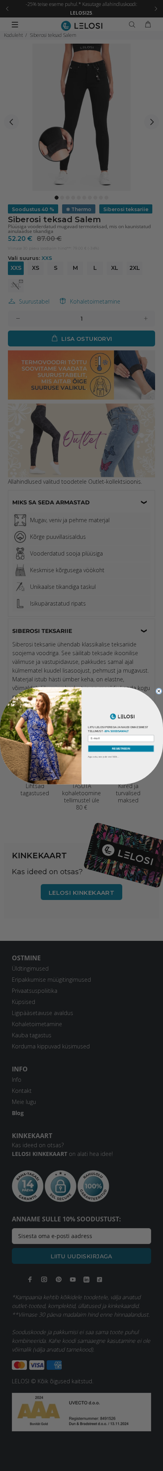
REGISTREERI (121, 748)
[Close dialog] (158, 691)
